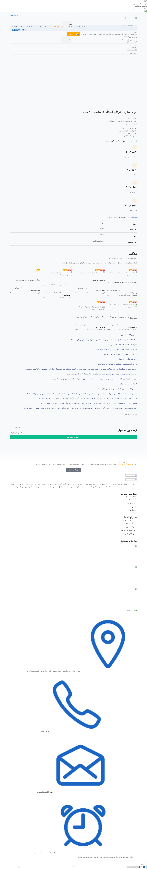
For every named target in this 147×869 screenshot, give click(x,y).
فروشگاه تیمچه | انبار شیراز (116, 141)
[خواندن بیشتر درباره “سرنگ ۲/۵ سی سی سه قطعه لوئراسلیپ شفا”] (37, 276)
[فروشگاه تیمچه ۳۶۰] (131, 19)
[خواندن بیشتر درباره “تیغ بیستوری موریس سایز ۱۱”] (102, 276)
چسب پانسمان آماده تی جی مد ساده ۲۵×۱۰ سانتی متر (58, 285)
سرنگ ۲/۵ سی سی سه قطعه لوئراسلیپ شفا (28, 280)
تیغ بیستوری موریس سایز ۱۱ (97, 280)
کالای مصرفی (118, 34)
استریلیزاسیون (109, 34)
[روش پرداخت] (133, 201)
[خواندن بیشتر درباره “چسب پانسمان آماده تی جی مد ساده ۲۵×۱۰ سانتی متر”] (69, 281)
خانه (135, 34)
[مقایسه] (129, 279)
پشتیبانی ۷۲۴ (130, 169)
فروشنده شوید (73, 13)
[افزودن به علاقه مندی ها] (123, 279)
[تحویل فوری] (133, 148)
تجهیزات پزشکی (128, 34)
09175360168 (14, 16)
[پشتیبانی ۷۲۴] (133, 166)
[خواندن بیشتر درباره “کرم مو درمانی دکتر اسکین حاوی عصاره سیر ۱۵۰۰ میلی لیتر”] (134, 279)
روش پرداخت (130, 205)
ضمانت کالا (131, 187)
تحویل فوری (131, 151)
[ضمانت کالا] (133, 184)
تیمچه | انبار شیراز (124, 295)
